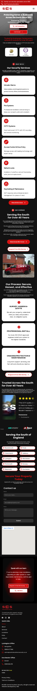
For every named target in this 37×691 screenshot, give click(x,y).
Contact (4, 638)
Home (4, 624)
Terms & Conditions (8, 680)
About (4, 627)
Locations (5, 632)
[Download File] (11, 52)
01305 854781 (8, 664)
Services (4, 630)
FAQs (3, 635)
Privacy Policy (6, 678)
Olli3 (17, 686)
